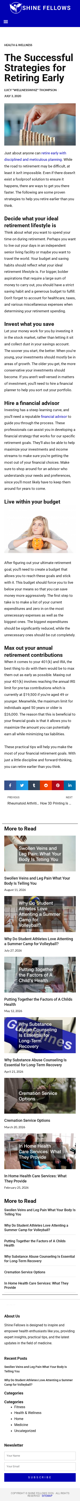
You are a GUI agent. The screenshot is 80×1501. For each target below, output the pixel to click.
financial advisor (54, 416)
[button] (5, 21)
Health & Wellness (18, 45)
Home (18, 1419)
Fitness (19, 1407)
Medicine (21, 1425)
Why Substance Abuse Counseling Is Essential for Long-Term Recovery (39, 1258)
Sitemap (47, 1495)
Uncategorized (25, 1431)
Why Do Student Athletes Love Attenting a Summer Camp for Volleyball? (36, 1227)
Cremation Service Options (27, 1120)
